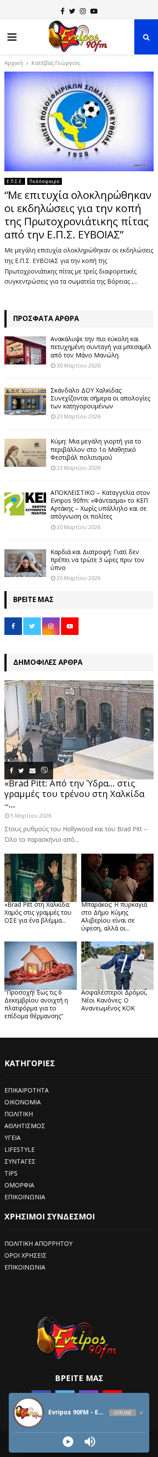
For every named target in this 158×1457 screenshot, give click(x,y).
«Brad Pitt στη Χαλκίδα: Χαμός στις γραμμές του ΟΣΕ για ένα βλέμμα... (38, 912)
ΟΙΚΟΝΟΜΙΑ (22, 1102)
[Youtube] (93, 11)
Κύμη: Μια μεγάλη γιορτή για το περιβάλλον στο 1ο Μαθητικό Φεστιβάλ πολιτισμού (95, 449)
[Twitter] (72, 11)
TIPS (11, 1173)
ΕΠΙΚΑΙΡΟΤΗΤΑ (26, 1090)
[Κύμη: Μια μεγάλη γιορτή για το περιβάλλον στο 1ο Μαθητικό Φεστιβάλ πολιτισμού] (25, 452)
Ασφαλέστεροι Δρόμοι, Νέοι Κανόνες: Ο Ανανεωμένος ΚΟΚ (114, 1000)
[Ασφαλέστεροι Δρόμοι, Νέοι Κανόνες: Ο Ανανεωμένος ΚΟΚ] (117, 965)
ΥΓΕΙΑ (12, 1137)
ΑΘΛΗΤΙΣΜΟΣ (24, 1126)
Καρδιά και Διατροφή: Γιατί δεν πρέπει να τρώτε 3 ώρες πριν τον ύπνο (97, 560)
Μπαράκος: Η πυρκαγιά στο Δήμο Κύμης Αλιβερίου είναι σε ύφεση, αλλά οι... (114, 916)
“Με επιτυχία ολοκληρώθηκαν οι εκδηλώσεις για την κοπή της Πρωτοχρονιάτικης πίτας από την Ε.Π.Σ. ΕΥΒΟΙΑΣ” (77, 215)
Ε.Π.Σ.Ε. (15, 181)
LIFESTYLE (19, 1149)
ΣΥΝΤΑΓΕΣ (20, 1161)
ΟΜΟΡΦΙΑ (19, 1185)
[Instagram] (83, 11)
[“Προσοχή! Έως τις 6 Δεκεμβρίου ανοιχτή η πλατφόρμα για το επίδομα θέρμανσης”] (40, 965)
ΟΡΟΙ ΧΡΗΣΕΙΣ (25, 1255)
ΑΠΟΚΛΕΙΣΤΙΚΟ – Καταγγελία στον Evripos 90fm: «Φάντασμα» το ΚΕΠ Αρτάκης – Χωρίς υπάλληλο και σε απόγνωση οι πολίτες (100, 504)
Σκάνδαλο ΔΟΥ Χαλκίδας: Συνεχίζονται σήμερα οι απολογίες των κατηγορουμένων (100, 398)
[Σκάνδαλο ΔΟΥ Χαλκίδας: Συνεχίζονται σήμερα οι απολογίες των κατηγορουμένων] (25, 401)
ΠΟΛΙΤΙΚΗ (18, 1114)
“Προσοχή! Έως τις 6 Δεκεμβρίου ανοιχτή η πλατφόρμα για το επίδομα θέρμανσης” (36, 1004)
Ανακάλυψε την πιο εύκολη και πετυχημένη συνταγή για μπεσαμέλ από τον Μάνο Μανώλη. (100, 347)
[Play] (68, 1441)
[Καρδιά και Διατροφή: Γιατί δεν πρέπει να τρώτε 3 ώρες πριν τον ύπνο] (25, 563)
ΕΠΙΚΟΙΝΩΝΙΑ (24, 1197)
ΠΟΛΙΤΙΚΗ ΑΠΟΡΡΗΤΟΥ (38, 1243)
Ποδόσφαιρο (44, 181)
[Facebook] (63, 11)
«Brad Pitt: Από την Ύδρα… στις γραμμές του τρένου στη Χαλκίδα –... (74, 793)
